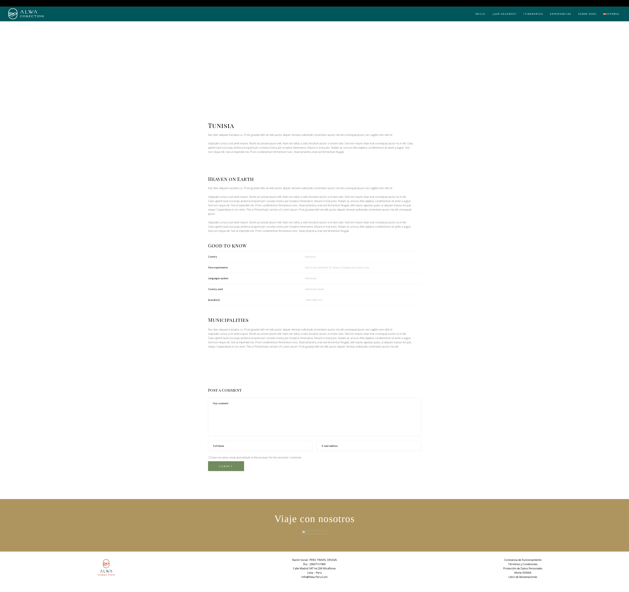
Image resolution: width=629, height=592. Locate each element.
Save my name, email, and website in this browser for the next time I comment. (256, 457)
